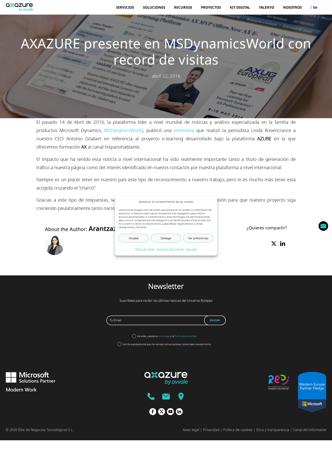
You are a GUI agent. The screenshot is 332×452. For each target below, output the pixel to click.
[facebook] (152, 411)
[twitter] (161, 411)
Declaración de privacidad (170, 249)
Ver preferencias (198, 238)
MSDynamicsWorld (123, 130)
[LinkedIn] (282, 243)
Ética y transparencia (272, 429)
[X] (273, 243)
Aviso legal (191, 249)
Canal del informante (309, 429)
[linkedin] (179, 411)
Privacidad (211, 429)
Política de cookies (145, 249)
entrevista (184, 130)
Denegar (166, 238)
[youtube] (170, 411)
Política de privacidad (185, 336)
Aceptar (134, 238)
